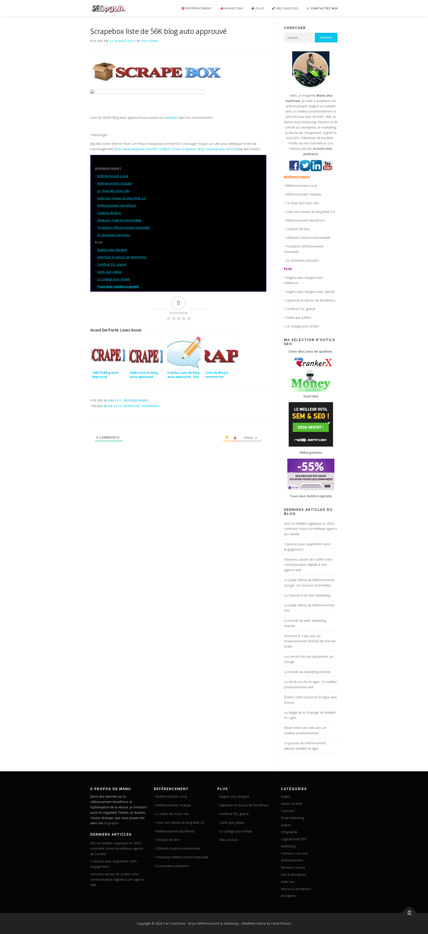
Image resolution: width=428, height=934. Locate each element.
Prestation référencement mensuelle (123, 227)
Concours (288, 811)
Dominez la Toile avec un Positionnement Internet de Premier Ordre (310, 641)
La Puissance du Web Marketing (307, 595)
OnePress (249, 923)
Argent (285, 796)
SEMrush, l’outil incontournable (119, 220)
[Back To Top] (409, 913)
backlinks (171, 117)
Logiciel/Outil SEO (294, 839)
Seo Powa (150, 41)
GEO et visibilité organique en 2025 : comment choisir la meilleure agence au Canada (310, 528)
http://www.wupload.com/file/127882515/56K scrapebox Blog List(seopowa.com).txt (176, 149)
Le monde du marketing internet (307, 672)
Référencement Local (112, 176)
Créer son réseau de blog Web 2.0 (121, 198)
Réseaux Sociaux (293, 867)
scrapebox (151, 406)
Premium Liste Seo (294, 853)
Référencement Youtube (114, 183)
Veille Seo (288, 882)
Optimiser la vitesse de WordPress (121, 257)
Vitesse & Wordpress (296, 889)
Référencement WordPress (116, 205)
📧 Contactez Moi (322, 8)
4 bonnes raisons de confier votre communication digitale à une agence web (308, 564)
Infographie (289, 832)
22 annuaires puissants (113, 235)
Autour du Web (291, 803)
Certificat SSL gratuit (111, 264)
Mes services (228, 840)
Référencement (136, 400)
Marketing (288, 846)
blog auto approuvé (122, 406)
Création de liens (109, 213)
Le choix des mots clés (113, 191)
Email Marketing (292, 818)
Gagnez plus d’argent (112, 250)
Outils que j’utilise (109, 272)
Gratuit (115, 400)
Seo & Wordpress (293, 874)
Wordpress (288, 896)
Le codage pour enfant (113, 279)
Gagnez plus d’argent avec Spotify (310, 291)
